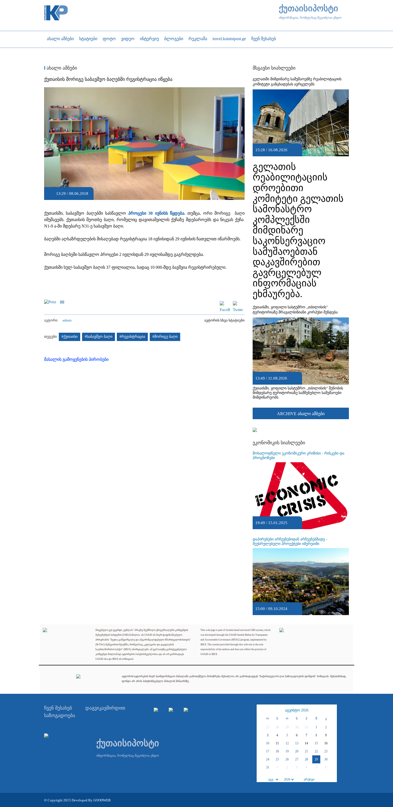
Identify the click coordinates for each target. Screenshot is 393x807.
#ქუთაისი (69, 337)
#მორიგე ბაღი (165, 337)
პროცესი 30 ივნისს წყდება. (156, 213)
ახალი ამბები (61, 68)
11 (277, 743)
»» (332, 710)
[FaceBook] (224, 303)
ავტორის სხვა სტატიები (224, 320)
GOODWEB (102, 800)
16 (326, 743)
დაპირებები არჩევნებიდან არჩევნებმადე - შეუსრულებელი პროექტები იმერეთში (290, 541)
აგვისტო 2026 (297, 710)
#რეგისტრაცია (132, 337)
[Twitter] (238, 303)
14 (306, 743)
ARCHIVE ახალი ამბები (301, 413)
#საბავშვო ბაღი (98, 337)
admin (67, 320)
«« (261, 710)
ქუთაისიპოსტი (308, 8)
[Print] (51, 302)
